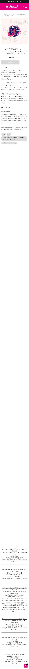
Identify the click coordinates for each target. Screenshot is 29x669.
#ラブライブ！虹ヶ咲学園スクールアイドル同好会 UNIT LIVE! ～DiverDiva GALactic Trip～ (13, 138)
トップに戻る (4, 14)
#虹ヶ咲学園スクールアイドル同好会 (9, 143)
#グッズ (3, 134)
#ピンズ (8, 134)
